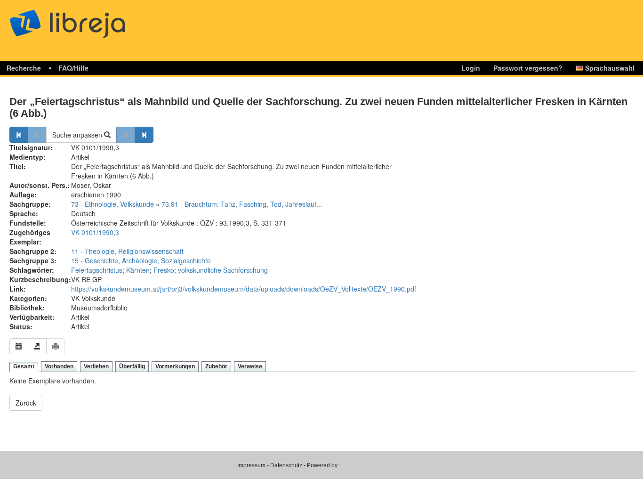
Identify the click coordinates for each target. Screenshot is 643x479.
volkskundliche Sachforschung (223, 270)
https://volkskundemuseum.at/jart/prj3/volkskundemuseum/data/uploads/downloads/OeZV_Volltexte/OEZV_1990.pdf (243, 288)
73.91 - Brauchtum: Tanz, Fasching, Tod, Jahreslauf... (241, 204)
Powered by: (323, 465)
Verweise (250, 366)
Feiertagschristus (96, 270)
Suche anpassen (78, 134)
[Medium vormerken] (18, 346)
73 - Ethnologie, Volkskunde (112, 204)
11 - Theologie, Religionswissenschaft (127, 251)
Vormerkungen (175, 366)
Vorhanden (59, 366)
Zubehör (216, 366)
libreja (84, 20)
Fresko (163, 270)
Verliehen (96, 366)
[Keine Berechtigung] (55, 346)
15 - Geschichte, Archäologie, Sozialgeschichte (141, 260)
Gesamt (23, 366)
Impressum (251, 465)
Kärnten (138, 270)
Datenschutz (286, 465)
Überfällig (132, 366)
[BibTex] (37, 346)
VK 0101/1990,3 (95, 232)
